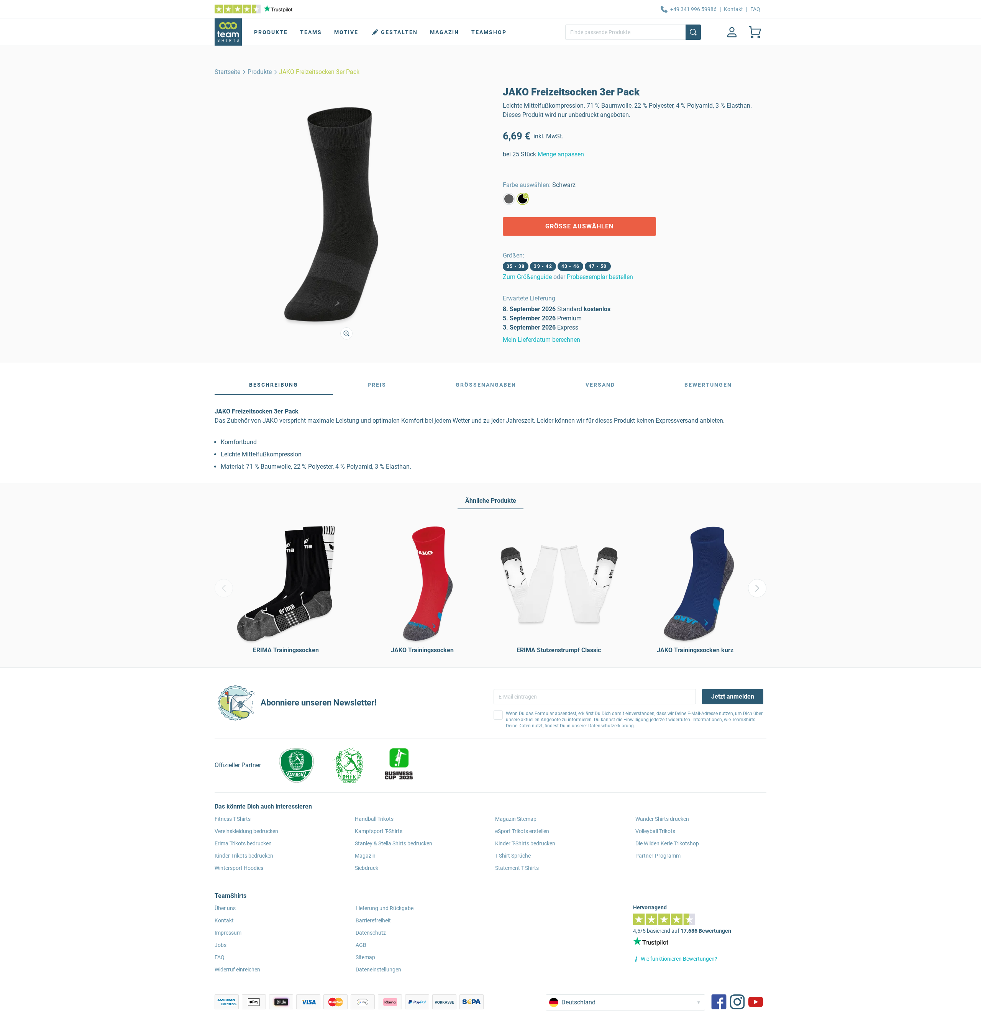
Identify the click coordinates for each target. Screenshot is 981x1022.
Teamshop (489, 32)
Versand (600, 385)
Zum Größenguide (527, 277)
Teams (311, 32)
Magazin (444, 32)
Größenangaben (486, 385)
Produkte (271, 32)
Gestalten (399, 32)
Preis (376, 385)
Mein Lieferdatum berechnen (541, 339)
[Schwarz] (523, 199)
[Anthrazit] (509, 199)
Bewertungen (708, 385)
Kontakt (733, 9)
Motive (346, 32)
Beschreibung (273, 385)
